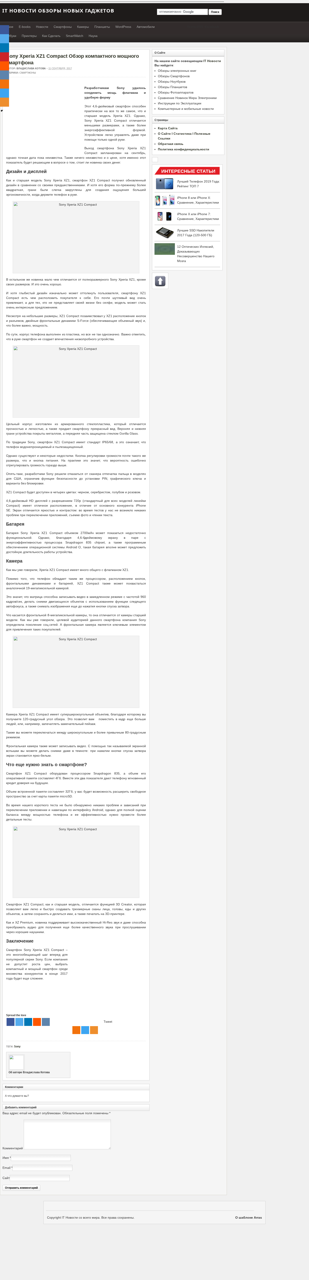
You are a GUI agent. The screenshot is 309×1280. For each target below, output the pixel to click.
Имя (5, 1158)
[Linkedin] (28, 1022)
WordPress (123, 27)
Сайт (6, 1178)
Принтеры (29, 36)
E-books (25, 27)
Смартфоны (63, 27)
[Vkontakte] (46, 1022)
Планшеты (102, 27)
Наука (93, 36)
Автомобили (146, 27)
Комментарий (12, 1148)
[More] (94, 1030)
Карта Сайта (168, 128)
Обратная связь (170, 144)
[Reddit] (37, 1022)
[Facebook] (10, 1022)
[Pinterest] (4, 56)
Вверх (160, 280)
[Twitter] (19, 1022)
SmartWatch (74, 36)
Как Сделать (51, 36)
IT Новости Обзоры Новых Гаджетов (58, 10)
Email (6, 1167)
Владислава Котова (31, 68)
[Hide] (2, 111)
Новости (42, 27)
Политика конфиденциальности (183, 149)
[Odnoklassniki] (76, 1030)
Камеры (83, 27)
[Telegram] (85, 1030)
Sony (17, 1046)
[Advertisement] (44, 117)
